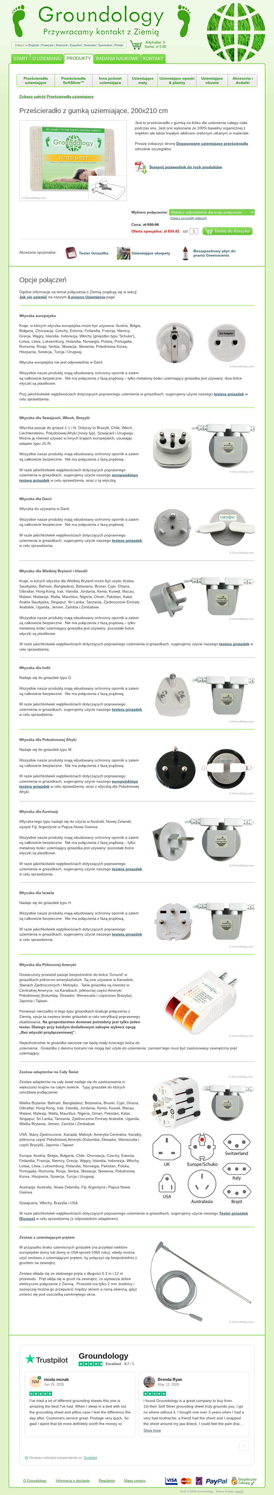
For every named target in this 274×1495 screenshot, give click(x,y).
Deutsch (62, 45)
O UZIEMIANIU (47, 58)
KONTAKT (153, 58)
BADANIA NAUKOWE (117, 58)
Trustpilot (90, 1458)
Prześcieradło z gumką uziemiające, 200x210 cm (93, 111)
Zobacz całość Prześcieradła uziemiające (56, 96)
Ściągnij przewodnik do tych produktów (185, 167)
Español (76, 45)
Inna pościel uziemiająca (110, 80)
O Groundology (35, 1481)
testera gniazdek (229, 394)
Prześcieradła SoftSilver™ (73, 80)
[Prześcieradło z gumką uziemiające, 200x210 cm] (77, 160)
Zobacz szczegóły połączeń (188, 218)
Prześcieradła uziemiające (36, 80)
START (21, 58)
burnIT (239, 1491)
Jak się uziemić (33, 297)
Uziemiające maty (143, 80)
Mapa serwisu (135, 1481)
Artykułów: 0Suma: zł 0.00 (155, 44)
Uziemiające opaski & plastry (177, 80)
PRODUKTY (79, 58)
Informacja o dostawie (73, 1481)
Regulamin (107, 1481)
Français (47, 45)
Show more (152, 1430)
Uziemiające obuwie (212, 80)
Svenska (90, 45)
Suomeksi (105, 45)
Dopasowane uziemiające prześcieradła (212, 143)
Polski (119, 45)
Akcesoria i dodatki (243, 80)
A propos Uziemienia (86, 297)
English (33, 45)
